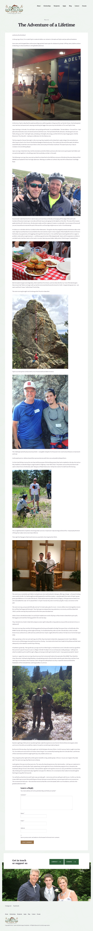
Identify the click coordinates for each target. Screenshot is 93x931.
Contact (55, 861)
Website (23, 828)
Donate (69, 861)
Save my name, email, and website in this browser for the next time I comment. (40, 837)
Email (22, 820)
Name (22, 813)
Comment (23, 795)
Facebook (16, 906)
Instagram (8, 906)
